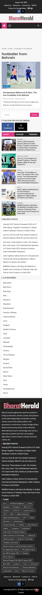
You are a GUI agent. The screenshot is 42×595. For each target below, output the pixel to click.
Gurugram (15, 528)
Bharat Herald (21, 99)
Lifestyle (6, 338)
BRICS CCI (28, 507)
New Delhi (6, 564)
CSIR (4, 514)
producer (16, 564)
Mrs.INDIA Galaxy (28, 549)
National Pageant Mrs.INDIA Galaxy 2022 (17, 560)
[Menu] (9, 25)
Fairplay (21, 525)
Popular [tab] (19, 134)
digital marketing (22, 514)
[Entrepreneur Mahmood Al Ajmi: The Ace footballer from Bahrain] (21, 75)
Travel (5, 385)
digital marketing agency (11, 518)
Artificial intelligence (17, 503)
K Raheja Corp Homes (10, 542)
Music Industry (8, 557)
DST (24, 518)
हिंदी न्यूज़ (30, 8)
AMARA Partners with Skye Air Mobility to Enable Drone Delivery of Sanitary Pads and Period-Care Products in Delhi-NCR (28, 209)
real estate (34, 564)
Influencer (31, 535)
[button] (9, 25)
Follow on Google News (17, 8)
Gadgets (6, 325)
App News (7, 287)
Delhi (11, 514)
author (30, 503)
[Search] (38, 26)
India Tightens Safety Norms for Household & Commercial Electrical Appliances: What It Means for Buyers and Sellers (28, 194)
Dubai (32, 518)
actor (5, 503)
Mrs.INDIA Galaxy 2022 (11, 553)
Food (5, 321)
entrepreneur (18, 521)
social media (7, 571)
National (6, 342)
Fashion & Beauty (10, 312)
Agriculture (7, 283)
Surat (16, 571)
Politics (6, 351)
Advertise (16, 5)
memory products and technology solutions (18, 546)
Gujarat (5, 528)
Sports (6, 86)
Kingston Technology (25, 539)
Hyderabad (26, 528)
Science (6, 363)
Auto (5, 296)
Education (7, 304)
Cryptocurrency (28, 510)
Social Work (7, 368)
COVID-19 (16, 510)
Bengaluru (16, 507)
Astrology (7, 291)
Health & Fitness (22, 156)
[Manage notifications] (37, 590)
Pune (25, 564)
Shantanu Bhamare (29, 567)
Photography (8, 346)
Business (20, 139)
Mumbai (25, 553)
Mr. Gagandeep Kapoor (11, 549)
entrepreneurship (9, 525)
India (5, 334)
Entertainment (8, 308)
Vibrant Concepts (28, 571)
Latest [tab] (6, 134)
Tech (18, 187)
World (5, 393)
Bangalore (6, 507)
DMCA (34, 5)
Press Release (9, 355)
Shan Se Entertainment (11, 567)
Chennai (6, 510)
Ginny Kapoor (32, 525)
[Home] (4, 25)
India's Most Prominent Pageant (14, 532)
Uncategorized (8, 389)
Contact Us (26, 5)
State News (7, 376)
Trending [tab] (33, 134)
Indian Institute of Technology (13, 535)
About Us (7, 5)
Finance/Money (9, 317)
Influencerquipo (8, 539)
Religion (6, 359)
